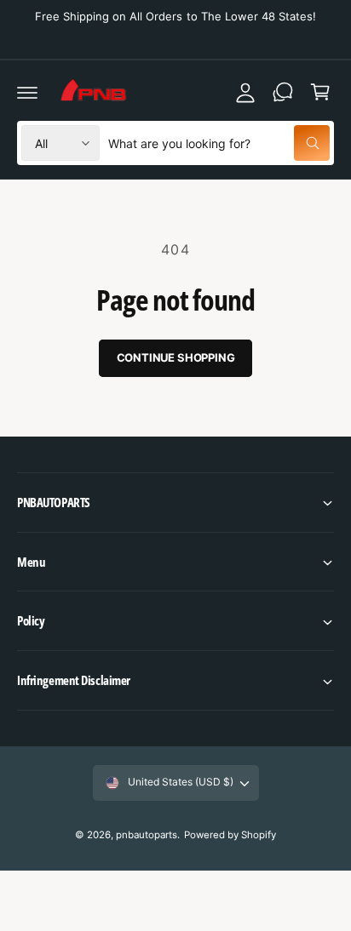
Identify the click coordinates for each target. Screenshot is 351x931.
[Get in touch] (283, 92)
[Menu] (27, 92)
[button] (175, 502)
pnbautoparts (146, 835)
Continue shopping (176, 357)
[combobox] (219, 143)
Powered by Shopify (230, 835)
